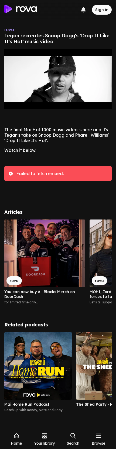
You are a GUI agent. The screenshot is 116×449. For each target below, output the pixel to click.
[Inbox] (83, 9)
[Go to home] (20, 10)
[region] (58, 264)
